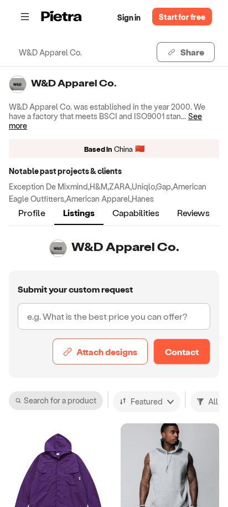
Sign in (129, 17)
